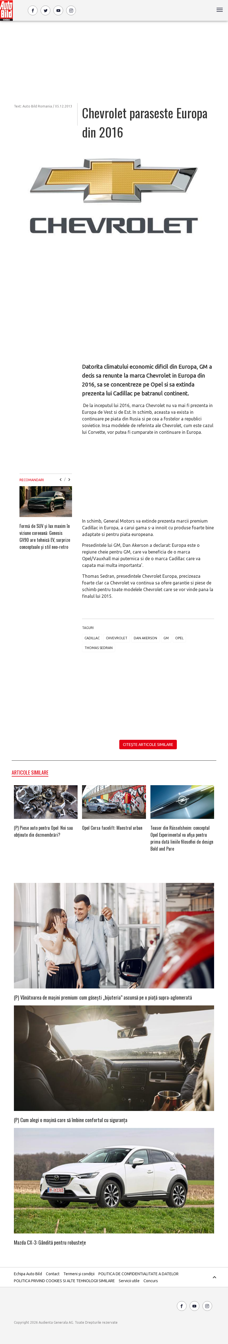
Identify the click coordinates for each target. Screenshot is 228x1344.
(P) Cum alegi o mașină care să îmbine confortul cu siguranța (70, 1119)
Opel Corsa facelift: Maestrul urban (112, 827)
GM (166, 638)
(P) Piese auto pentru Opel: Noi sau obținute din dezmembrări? (43, 831)
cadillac (92, 638)
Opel (179, 638)
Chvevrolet (116, 638)
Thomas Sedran (99, 648)
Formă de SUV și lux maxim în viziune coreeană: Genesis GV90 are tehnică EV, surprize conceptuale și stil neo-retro (44, 536)
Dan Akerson (145, 638)
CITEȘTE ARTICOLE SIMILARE (148, 744)
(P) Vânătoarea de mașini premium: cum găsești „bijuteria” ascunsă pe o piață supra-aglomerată (103, 997)
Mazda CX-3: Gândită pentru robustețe (50, 1242)
